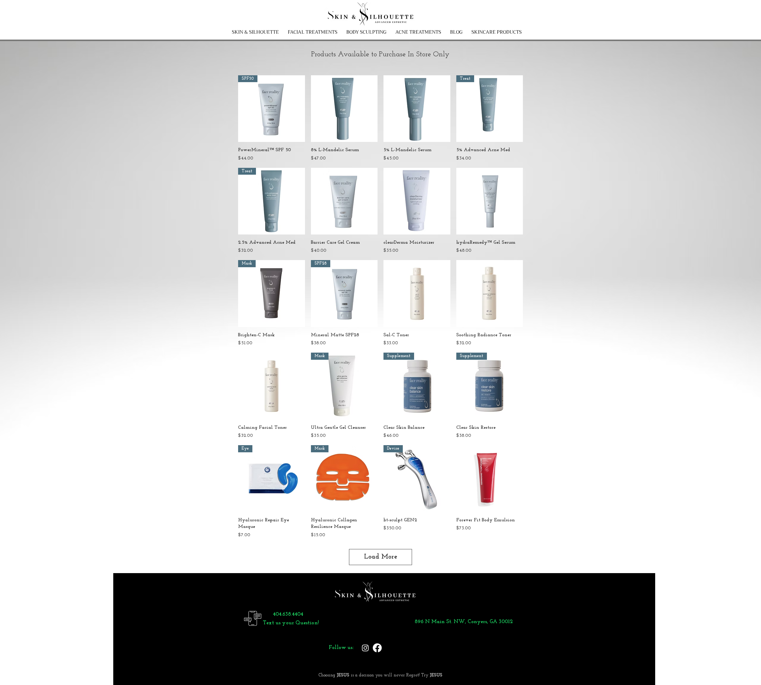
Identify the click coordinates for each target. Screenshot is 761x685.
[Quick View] (344, 108)
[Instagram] (365, 647)
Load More (380, 556)
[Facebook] (377, 647)
